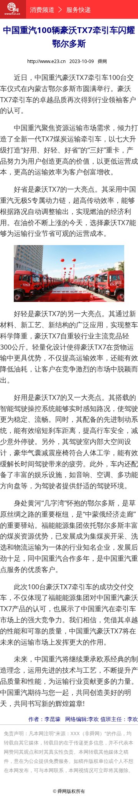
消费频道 (42, 9)
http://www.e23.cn (46, 61)
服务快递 (78, 9)
